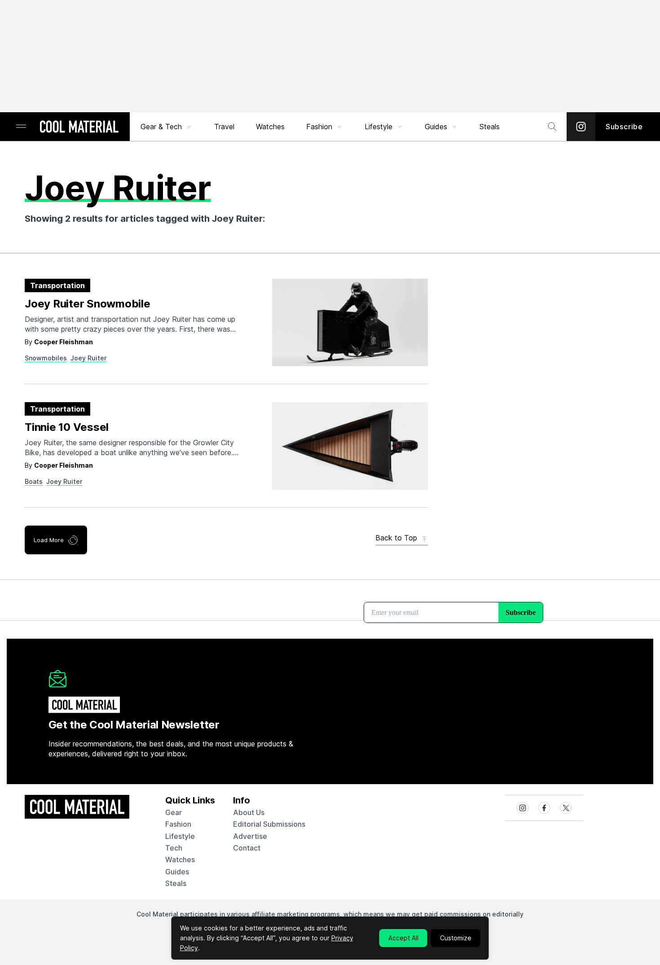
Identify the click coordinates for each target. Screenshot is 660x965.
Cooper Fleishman (63, 342)
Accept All (403, 938)
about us (248, 812)
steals (490, 126)
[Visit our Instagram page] (581, 126)
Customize (455, 938)
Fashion (319, 126)
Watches (270, 126)
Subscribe (624, 126)
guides (177, 871)
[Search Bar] (552, 126)
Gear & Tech (161, 126)
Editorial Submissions (269, 824)
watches (180, 859)
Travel (224, 126)
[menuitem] (166, 126)
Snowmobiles (46, 358)
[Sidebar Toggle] (21, 127)
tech (173, 847)
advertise (250, 836)
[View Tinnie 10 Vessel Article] (350, 446)
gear (173, 812)
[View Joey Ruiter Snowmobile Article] (350, 322)
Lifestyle (378, 126)
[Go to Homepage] (79, 127)
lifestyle (180, 836)
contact (246, 847)
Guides (436, 126)
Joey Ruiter (88, 358)
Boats (34, 481)
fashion (178, 824)
